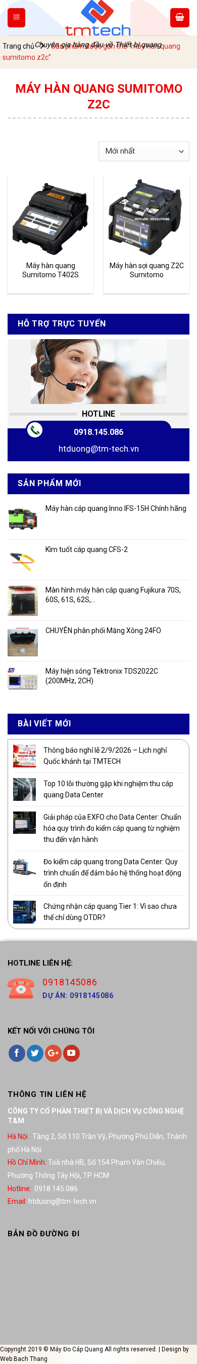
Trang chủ (18, 46)
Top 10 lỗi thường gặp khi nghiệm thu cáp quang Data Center (108, 789)
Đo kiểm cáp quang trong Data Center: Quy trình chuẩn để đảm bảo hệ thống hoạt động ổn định (112, 873)
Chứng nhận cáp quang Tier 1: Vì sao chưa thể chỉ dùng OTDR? (110, 911)
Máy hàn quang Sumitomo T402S (50, 270)
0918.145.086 (98, 432)
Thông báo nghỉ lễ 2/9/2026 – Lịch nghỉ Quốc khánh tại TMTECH (105, 755)
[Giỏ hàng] (179, 17)
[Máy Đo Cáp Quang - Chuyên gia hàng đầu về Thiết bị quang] (97, 17)
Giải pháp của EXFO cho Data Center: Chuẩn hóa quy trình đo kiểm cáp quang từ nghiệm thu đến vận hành (112, 828)
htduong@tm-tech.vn (99, 449)
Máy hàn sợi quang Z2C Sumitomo (147, 270)
